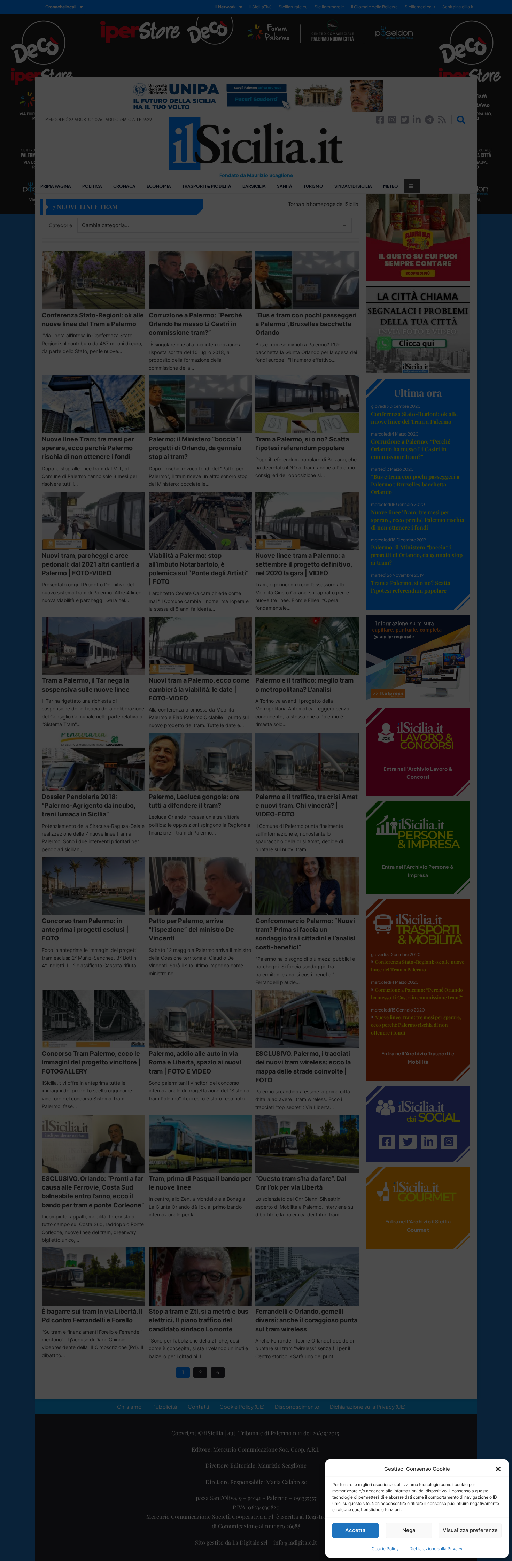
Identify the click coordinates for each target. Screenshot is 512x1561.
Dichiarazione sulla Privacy (436, 1548)
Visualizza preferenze (470, 1530)
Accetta (355, 1530)
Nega (409, 1530)
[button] (498, 1469)
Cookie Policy (385, 1548)
